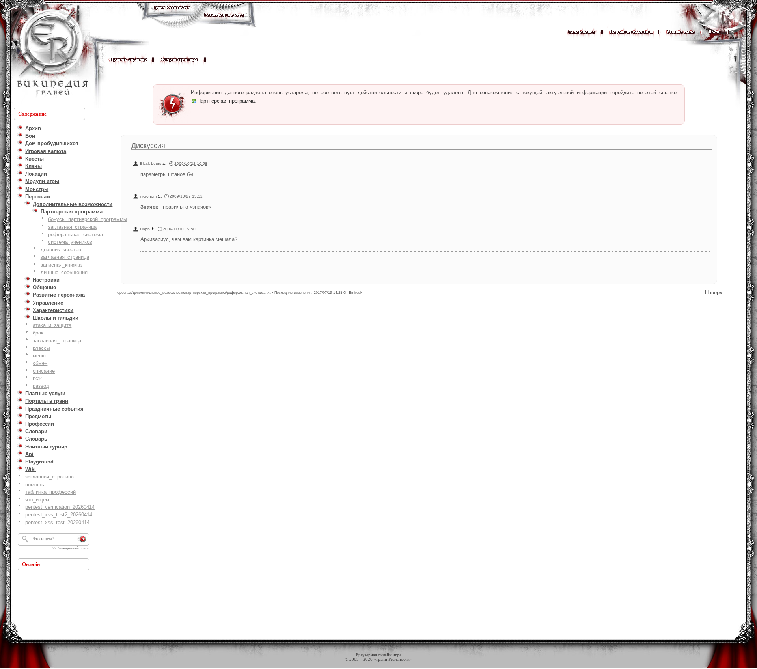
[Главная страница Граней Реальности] (171, 15)
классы (41, 348)
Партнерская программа (226, 101)
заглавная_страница (72, 227)
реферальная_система (75, 234)
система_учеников (70, 242)
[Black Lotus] (164, 163)
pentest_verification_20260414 (60, 507)
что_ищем (37, 500)
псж (37, 378)
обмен (40, 363)
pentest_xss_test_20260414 (57, 522)
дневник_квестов (61, 249)
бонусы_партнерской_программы (87, 219)
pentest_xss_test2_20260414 (58, 515)
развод (41, 386)
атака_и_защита (52, 325)
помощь (34, 485)
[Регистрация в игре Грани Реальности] (224, 22)
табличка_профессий (50, 492)
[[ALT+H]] (51, 53)
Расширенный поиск (73, 548)
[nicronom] (159, 196)
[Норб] (152, 229)
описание (44, 371)
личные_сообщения (64, 272)
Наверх (713, 292)
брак (38, 333)
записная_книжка (61, 265)
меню (39, 356)
